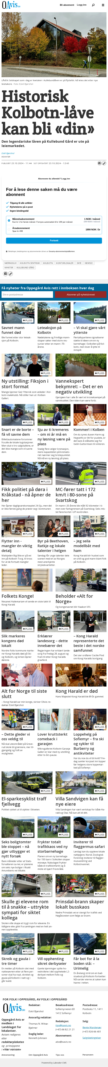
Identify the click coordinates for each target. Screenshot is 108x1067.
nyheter (9, 267)
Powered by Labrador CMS (54, 1062)
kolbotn (48, 263)
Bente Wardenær (92, 1027)
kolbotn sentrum (30, 263)
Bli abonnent (67, 4)
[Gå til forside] (29, 5)
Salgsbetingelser (92, 1037)
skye (79, 263)
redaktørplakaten (13, 1042)
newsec (89, 263)
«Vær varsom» (12, 1049)
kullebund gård (25, 267)
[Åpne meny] (103, 5)
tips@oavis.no (63, 1025)
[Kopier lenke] (104, 163)
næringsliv (10, 263)
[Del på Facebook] (99, 163)
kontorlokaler (64, 263)
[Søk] (93, 5)
